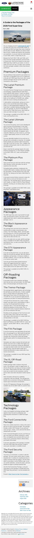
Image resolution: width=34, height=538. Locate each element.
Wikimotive (18, 530)
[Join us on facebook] (23, 484)
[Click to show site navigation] (31, 9)
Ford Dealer (23, 506)
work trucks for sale (23, 46)
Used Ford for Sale (24, 508)
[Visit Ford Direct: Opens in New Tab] (21, 534)
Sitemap (17, 529)
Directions (14, 8)
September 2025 (24, 496)
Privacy (21, 529)
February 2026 (23, 494)
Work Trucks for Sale (14, 474)
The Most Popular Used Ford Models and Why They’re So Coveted (7, 14)
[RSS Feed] (20, 484)
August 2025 (23, 498)
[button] (5, 8)
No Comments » (24, 474)
